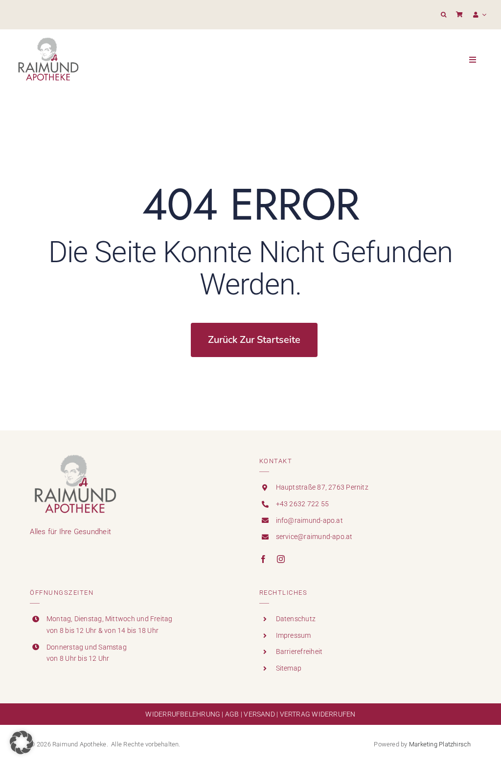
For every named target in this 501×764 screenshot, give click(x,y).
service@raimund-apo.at (314, 536)
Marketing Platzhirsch (440, 744)
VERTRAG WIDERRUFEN (318, 714)
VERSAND (259, 714)
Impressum (293, 635)
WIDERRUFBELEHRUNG (182, 714)
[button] (443, 14)
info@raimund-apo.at (309, 520)
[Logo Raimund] (48, 38)
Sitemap (289, 668)
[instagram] (281, 559)
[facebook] (263, 559)
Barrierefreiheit (299, 651)
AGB (232, 714)
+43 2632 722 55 (302, 504)
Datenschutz (296, 619)
